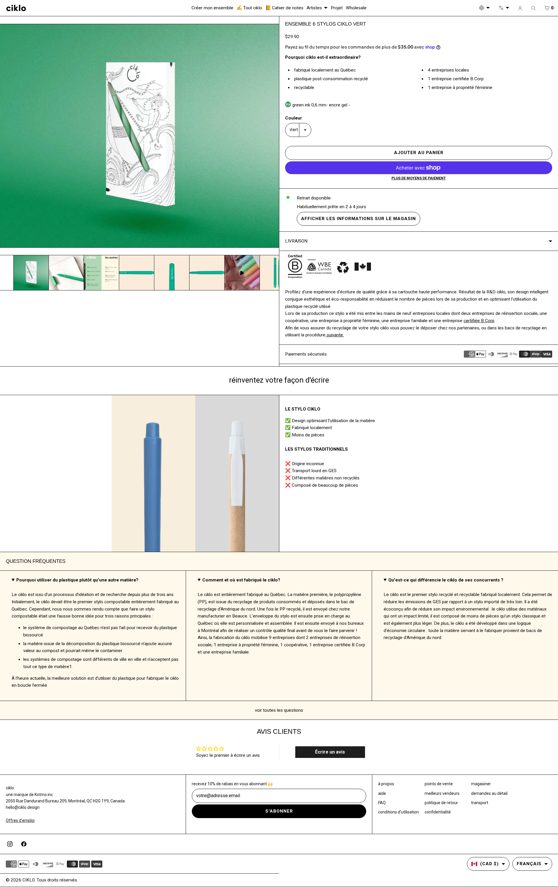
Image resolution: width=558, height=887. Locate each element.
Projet (337, 7)
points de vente (439, 783)
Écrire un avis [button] (330, 752)
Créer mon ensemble (212, 7)
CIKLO (28, 880)
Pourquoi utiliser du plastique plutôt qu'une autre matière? (77, 580)
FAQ (382, 802)
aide (382, 793)
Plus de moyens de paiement (418, 178)
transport (479, 802)
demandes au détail (489, 793)
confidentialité (438, 812)
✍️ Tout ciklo (249, 7)
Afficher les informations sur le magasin (358, 218)
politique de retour (441, 802)
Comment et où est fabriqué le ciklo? (241, 580)
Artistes (314, 7)
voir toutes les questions (279, 710)
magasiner (481, 783)
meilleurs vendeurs (442, 793)
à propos (386, 783)
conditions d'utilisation (398, 812)
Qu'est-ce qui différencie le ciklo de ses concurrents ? (445, 580)
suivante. (335, 335)
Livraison (296, 241)
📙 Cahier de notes (284, 7)
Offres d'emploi (20, 820)
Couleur (293, 118)
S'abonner (279, 811)
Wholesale (356, 7)
